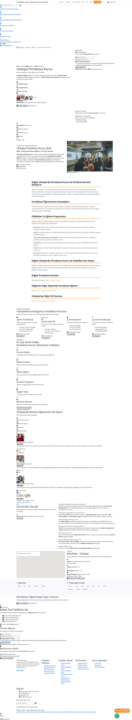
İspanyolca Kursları (83, 669)
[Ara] (102, 2)
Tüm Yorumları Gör (22, 502)
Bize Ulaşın (20, 518)
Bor (40, 291)
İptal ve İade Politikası (89, 712)
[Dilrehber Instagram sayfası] (1, 44)
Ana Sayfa (21, 47)
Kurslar (61, 2)
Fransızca (105, 586)
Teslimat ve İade (55, 712)
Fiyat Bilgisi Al (20, 336)
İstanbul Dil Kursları (50, 666)
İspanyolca (85, 589)
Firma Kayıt (98, 665)
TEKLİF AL (97, 2)
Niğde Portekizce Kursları (53, 280)
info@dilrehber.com (7, 45)
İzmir (10, 42)
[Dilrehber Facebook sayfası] (0, 44)
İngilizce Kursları (82, 663)
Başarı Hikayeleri (76, 2)
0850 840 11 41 (33, 106)
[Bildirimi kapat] (0, 714)
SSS (87, 2)
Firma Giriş (98, 663)
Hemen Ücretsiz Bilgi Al (24, 407)
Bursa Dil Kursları (49, 671)
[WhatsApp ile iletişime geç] (117, 716)
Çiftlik (49, 291)
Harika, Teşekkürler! (7, 658)
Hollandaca (70, 589)
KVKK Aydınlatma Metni (83, 63)
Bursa (19, 42)
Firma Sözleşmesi (100, 667)
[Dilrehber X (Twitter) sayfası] (3, 44)
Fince (99, 586)
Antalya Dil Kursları (49, 673)
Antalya (15, 42)
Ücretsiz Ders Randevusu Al (76, 578)
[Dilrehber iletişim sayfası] (21, 670)
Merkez (54, 291)
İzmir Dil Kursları (49, 669)
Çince (48, 301)
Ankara (7, 42)
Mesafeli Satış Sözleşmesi (43, 712)
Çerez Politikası (64, 712)
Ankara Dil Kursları (49, 667)
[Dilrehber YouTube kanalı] (4, 44)
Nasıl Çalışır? (68, 2)
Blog (83, 2)
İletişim (91, 2)
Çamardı (44, 291)
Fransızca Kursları (83, 667)
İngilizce (78, 589)
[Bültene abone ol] (35, 703)
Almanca (34, 301)
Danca (53, 301)
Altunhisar (35, 291)
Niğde (33, 47)
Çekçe (44, 301)
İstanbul (2, 42)
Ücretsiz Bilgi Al (22, 106)
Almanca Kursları (83, 665)
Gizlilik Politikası (21, 712)
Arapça (40, 301)
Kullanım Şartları (31, 712)
